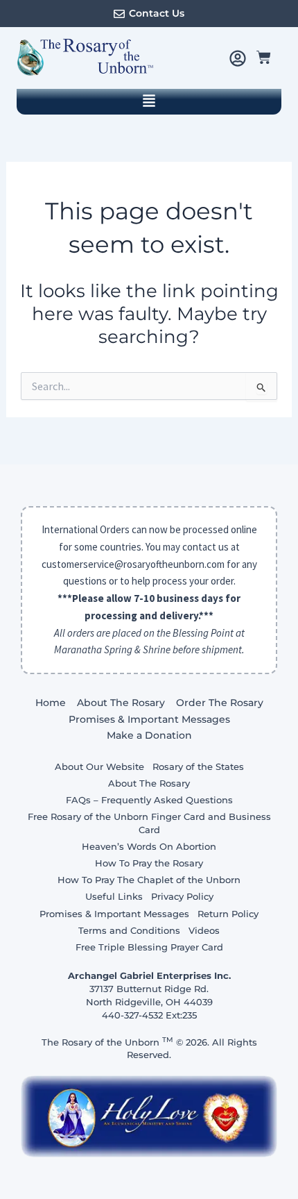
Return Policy (228, 913)
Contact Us (156, 13)
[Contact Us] (119, 13)
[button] (149, 102)
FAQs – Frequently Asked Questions (149, 799)
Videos (204, 930)
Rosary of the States (198, 766)
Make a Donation (149, 735)
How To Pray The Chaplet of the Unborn (149, 879)
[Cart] (263, 57)
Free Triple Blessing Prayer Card (149, 947)
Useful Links (114, 896)
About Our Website (99, 766)
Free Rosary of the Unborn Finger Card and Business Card (149, 823)
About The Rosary (121, 702)
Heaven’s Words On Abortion (149, 846)
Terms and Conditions (129, 930)
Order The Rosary (219, 702)
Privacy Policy (182, 896)
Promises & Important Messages (149, 719)
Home (50, 702)
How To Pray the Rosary (149, 863)
